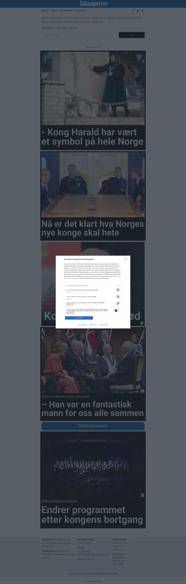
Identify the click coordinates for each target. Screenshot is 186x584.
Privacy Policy (104, 325)
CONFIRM (79, 318)
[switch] (117, 290)
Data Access (93, 325)
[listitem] (93, 286)
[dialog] (93, 292)
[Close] (126, 259)
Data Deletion (82, 325)
